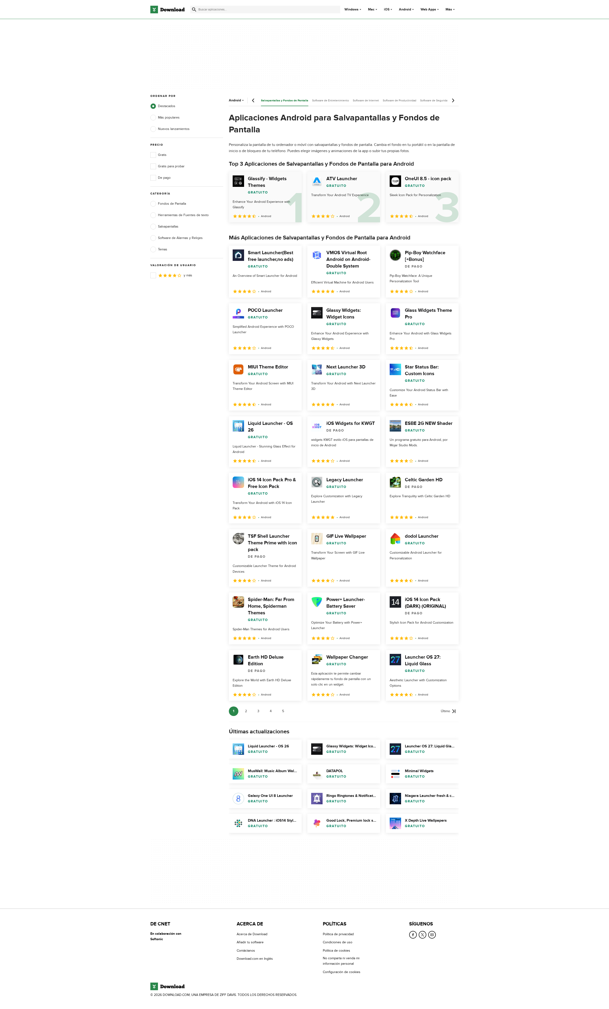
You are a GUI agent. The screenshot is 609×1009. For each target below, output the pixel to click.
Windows (351, 9)
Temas (162, 249)
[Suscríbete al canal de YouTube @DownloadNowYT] (432, 935)
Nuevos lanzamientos (174, 129)
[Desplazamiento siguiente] (453, 100)
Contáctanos (246, 950)
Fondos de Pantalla (172, 204)
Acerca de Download (252, 934)
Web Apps (428, 9)
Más (449, 9)
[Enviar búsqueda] (194, 9)
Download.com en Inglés (255, 959)
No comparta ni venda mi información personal (341, 961)
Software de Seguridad (434, 100)
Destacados (166, 106)
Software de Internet (366, 100)
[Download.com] (167, 9)
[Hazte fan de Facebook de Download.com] (413, 935)
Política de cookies (336, 950)
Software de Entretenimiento (330, 100)
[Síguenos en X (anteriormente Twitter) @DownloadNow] (422, 935)
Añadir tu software (250, 942)
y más (188, 275)
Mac (371, 9)
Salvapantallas (168, 226)
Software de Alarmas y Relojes (180, 238)
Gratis (162, 155)
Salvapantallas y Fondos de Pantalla (284, 100)
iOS (386, 9)
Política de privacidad (338, 934)
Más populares (169, 117)
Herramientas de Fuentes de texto (183, 215)
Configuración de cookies (341, 972)
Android (405, 9)
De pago (164, 178)
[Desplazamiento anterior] (253, 100)
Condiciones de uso (337, 942)
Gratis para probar (171, 166)
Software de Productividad (399, 100)
